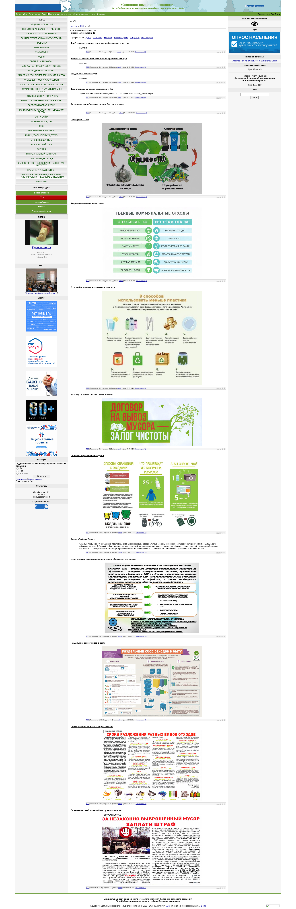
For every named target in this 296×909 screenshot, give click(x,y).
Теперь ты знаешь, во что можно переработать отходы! (99, 58)
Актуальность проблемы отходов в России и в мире (97, 104)
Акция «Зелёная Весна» (83, 539)
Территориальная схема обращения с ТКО (92, 89)
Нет (21, 471)
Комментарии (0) (140, 52)
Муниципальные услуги (84, 14)
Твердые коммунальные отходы (87, 203)
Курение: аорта (41, 247)
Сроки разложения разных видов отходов (92, 726)
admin (119, 52)
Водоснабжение (41, 193)
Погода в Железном (254, 6)
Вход (44, 14)
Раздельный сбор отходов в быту (88, 643)
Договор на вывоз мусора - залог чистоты (92, 395)
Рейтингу (108, 37)
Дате (88, 37)
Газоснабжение (42, 202)
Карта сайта (21, 14)
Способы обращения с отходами (87, 455)
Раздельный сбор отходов (84, 74)
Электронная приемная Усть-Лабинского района (254, 61)
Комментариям (121, 37)
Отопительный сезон (41, 211)
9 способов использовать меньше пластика (93, 287)
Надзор (41, 206)
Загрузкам (135, 37)
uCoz (168, 906)
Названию (97, 37)
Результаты (21, 479)
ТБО (42, 197)
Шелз (203, 906)
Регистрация (34, 14)
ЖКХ (82, 26)
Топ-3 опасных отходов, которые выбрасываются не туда (100, 43)
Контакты (101, 14)
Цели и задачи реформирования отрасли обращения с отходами (103, 559)
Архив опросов (35, 479)
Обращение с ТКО (80, 119)
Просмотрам (147, 37)
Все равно (24, 473)
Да (21, 468)
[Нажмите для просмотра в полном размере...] (152, 193)
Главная (73, 26)
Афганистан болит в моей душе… (41, 293)
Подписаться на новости (59, 14)
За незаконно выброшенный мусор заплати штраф (96, 810)
